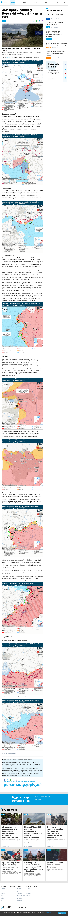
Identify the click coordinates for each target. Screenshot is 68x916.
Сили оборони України (13, 781)
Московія (25, 784)
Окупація (12, 784)
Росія (38, 784)
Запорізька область (28, 786)
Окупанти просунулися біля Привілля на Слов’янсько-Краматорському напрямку (55, 832)
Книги (27, 891)
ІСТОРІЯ (48, 47)
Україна (28, 783)
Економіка (3, 891)
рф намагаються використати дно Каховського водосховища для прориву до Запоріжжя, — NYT (10, 832)
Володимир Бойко (21, 895)
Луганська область (9, 786)
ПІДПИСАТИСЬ (58, 78)
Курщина (11, 785)
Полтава (2, 898)
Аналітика (21, 783)
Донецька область (35, 785)
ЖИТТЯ (58, 2)
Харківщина (25, 785)
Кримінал (3, 893)
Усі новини (3, 888)
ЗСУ (5, 781)
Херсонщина (38, 786)
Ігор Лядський (20, 897)
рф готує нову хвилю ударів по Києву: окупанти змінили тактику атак (11, 866)
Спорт (2, 897)
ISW (22, 781)
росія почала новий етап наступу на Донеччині (56, 865)
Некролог (28, 895)
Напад (39, 783)
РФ (41, 784)
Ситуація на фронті (29, 781)
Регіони (6, 785)
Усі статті (28, 888)
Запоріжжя (19, 786)
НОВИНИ (13, 2)
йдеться (8, 57)
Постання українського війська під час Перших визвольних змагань (56, 53)
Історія (27, 890)
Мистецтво (28, 893)
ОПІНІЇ (35, 2)
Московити (32, 784)
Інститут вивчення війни (10, 783)
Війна (3, 814)
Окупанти (18, 784)
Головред (19, 888)
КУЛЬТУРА (47, 2)
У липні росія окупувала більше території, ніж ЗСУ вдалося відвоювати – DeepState (33, 867)
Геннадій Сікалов (21, 890)
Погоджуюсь (62, 913)
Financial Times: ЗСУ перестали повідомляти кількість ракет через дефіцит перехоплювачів (33, 832)
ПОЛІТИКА (49, 39)
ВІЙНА (4, 21)
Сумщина (18, 785)
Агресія (6, 784)
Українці (33, 783)
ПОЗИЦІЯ (24, 2)
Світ (2, 900)
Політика (3, 890)
